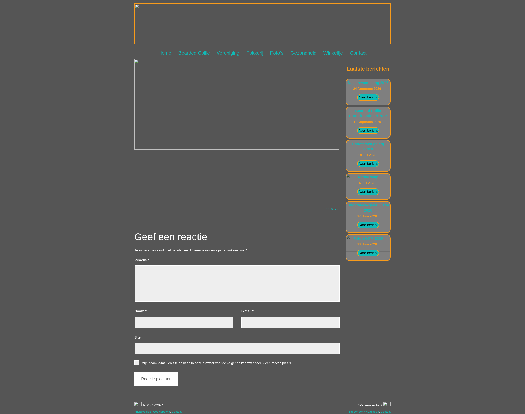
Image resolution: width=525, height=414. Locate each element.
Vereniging (228, 53)
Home (164, 53)
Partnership (368, 177)
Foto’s (276, 53)
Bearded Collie (194, 53)
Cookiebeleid (161, 411)
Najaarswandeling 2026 (368, 83)
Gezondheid (303, 53)
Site (137, 337)
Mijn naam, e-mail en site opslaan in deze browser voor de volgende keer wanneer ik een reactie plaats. (217, 363)
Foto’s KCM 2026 (368, 238)
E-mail (247, 311)
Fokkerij (254, 53)
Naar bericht (368, 97)
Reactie (141, 260)
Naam (140, 311)
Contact (358, 53)
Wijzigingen (371, 411)
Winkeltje (333, 53)
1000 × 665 (331, 209)
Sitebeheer (356, 411)
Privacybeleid (143, 411)
